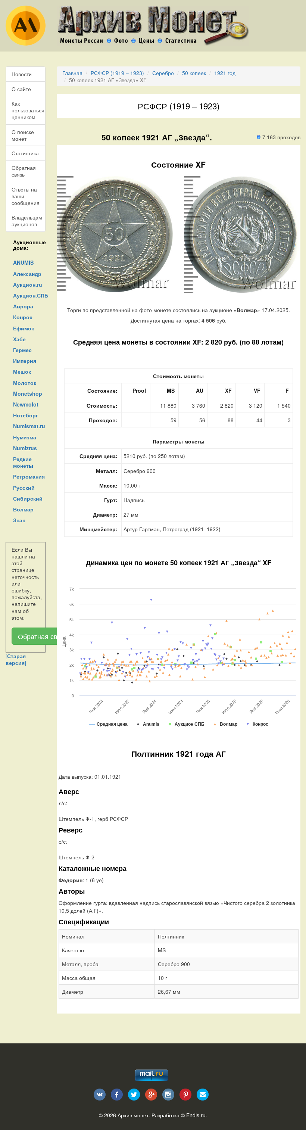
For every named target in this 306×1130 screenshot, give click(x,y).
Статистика (25, 153)
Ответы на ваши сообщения (26, 196)
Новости (22, 74)
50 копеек (194, 73)
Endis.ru (196, 1115)
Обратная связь (24, 171)
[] (16, 659)
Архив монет (133, 1115)
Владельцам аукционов (27, 221)
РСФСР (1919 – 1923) (117, 73)
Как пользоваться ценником (28, 110)
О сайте (21, 89)
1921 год (224, 73)
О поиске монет (23, 135)
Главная (72, 73)
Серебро (163, 73)
